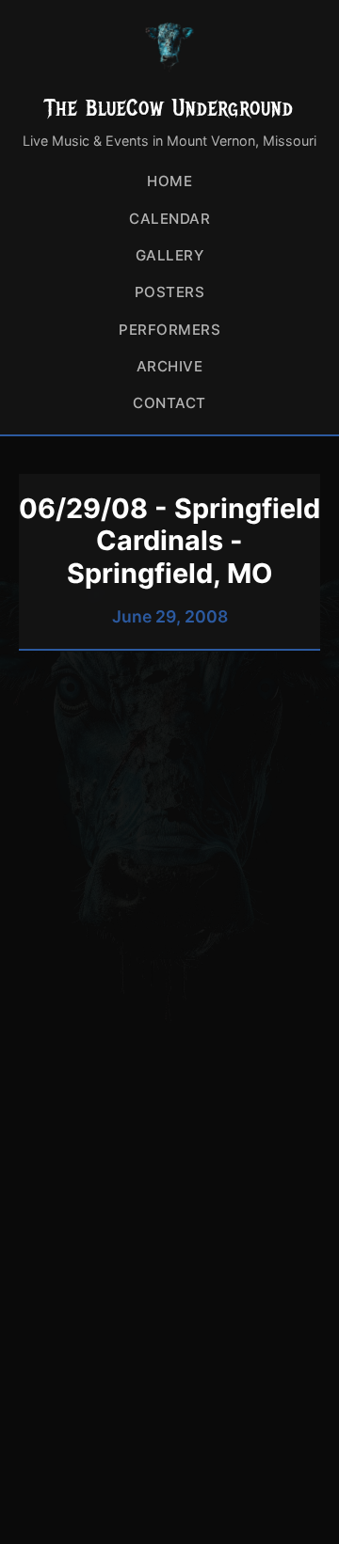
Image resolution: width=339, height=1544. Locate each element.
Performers (169, 330)
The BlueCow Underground (169, 107)
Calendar (169, 219)
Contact (169, 403)
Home (169, 181)
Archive (170, 366)
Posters (170, 292)
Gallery (170, 255)
